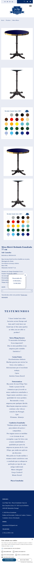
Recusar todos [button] (24, 559)
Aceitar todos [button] (9, 559)
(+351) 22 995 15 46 (7, 532)
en (10, 1)
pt (12, 1)
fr (7, 1)
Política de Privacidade (8, 515)
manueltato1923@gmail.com (9, 525)
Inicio (2, 20)
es (5, 1)
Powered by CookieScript (27, 562)
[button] (17, 557)
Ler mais (11, 546)
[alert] (17, 550)
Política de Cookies (20, 515)
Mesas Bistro (15, 20)
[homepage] (17, 14)
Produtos (8, 20)
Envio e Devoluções (14, 518)
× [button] (32, 539)
